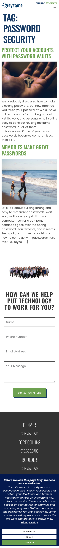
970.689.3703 (29, 451)
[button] (55, 6)
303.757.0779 (29, 433)
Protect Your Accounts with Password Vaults (28, 53)
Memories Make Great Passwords (25, 150)
